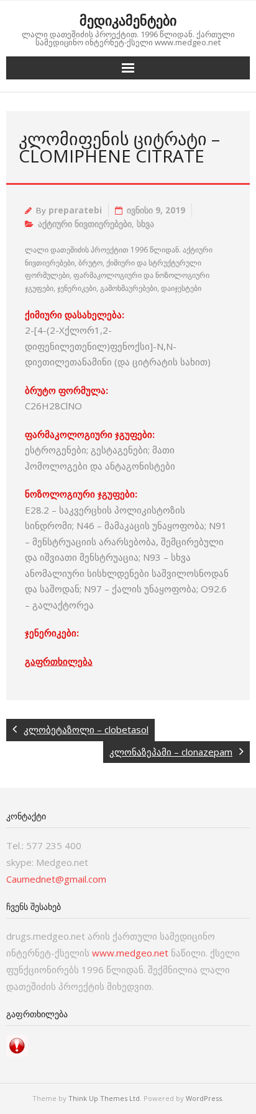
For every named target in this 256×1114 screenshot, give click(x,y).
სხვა (145, 223)
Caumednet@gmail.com (56, 879)
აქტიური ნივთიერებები (85, 223)
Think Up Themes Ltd (104, 1098)
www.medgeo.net (130, 953)
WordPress (204, 1098)
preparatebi (75, 210)
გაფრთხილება (59, 661)
